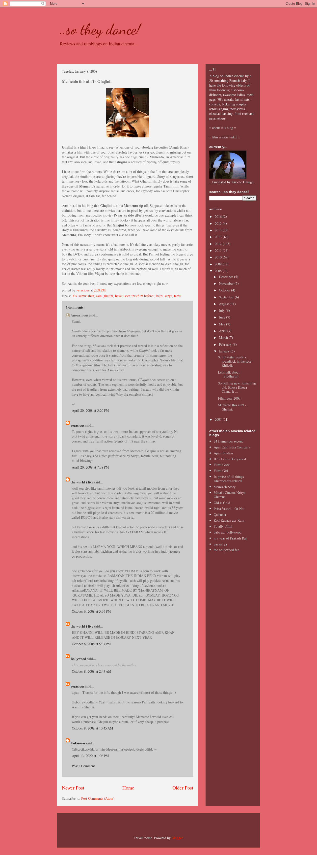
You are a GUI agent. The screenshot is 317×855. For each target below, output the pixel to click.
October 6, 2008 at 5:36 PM (91, 611)
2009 (219, 264)
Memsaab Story (225, 486)
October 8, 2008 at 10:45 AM (92, 728)
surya (168, 295)
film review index (224, 137)
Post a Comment (83, 765)
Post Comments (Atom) (97, 798)
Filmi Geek (222, 464)
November (227, 283)
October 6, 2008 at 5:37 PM (91, 643)
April (223, 330)
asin (99, 295)
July (222, 310)
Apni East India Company (232, 447)
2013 (219, 236)
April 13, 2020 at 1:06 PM (90, 755)
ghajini (108, 295)
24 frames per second (228, 441)
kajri (159, 295)
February (226, 344)
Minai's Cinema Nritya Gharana (229, 494)
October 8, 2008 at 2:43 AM (91, 671)
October (225, 290)
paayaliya (220, 544)
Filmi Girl (221, 470)
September (227, 297)
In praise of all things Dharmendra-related (229, 478)
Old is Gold (222, 502)
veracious (77, 425)
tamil (177, 295)
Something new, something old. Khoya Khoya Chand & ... (237, 387)
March (224, 337)
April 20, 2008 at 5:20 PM (90, 410)
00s (74, 295)
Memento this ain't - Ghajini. (232, 407)
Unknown (78, 743)
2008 (219, 270)
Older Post (182, 787)
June (222, 317)
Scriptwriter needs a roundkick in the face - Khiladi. (236, 361)
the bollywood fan (226, 549)
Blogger (177, 837)
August (224, 303)
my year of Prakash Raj (230, 538)
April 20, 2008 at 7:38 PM (90, 467)
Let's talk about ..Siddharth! (228, 374)
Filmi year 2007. (229, 398)
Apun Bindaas (223, 453)
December (226, 276)
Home (128, 787)
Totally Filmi (223, 526)
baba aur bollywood (227, 532)
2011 (219, 250)
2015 (219, 223)
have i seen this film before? (134, 295)
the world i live (82, 482)
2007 (219, 419)
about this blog (222, 127)
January (225, 351)
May (222, 324)
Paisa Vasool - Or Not (229, 508)
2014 (219, 230)
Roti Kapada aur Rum (229, 520)
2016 (219, 216)
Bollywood (78, 658)
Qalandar (220, 514)
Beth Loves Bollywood (230, 459)
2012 (219, 243)
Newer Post (73, 787)
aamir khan (86, 295)
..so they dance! (99, 29)
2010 (219, 257)
